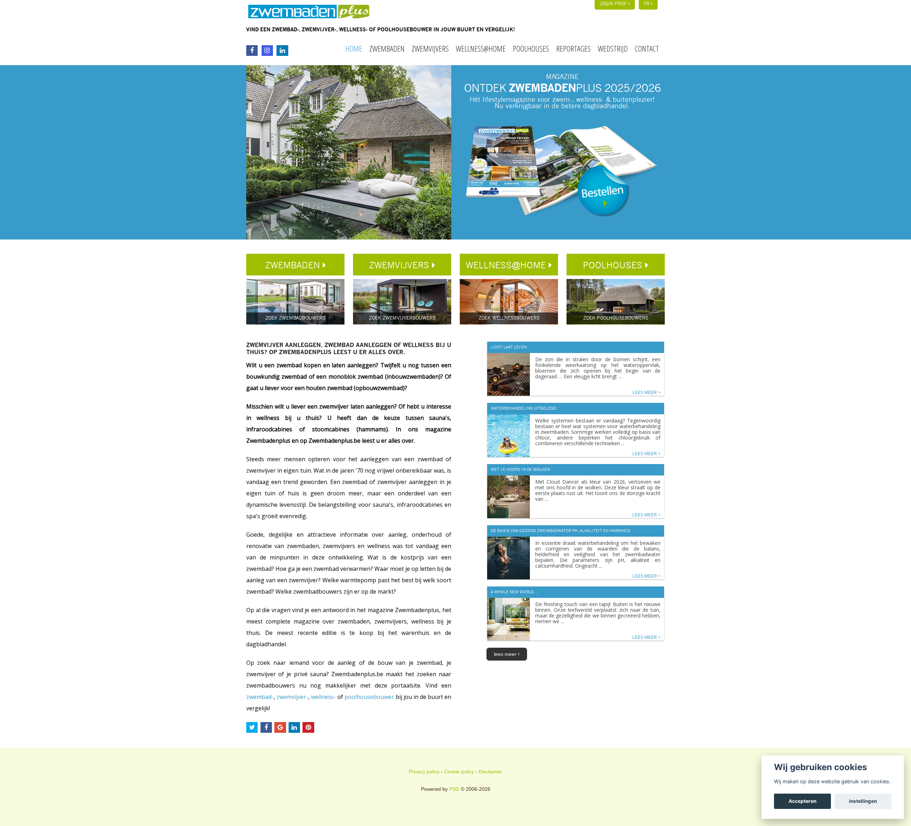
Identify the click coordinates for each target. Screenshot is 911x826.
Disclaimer (490, 771)
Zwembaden (387, 48)
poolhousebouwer (369, 697)
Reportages (573, 48)
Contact (647, 48)
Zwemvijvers (430, 48)
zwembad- (260, 697)
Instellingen (863, 801)
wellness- (323, 697)
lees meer (506, 654)
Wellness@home (481, 48)
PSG (454, 789)
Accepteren (802, 801)
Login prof (614, 4)
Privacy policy (424, 771)
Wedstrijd (613, 48)
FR (647, 4)
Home (353, 48)
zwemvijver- (292, 697)
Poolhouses (531, 48)
